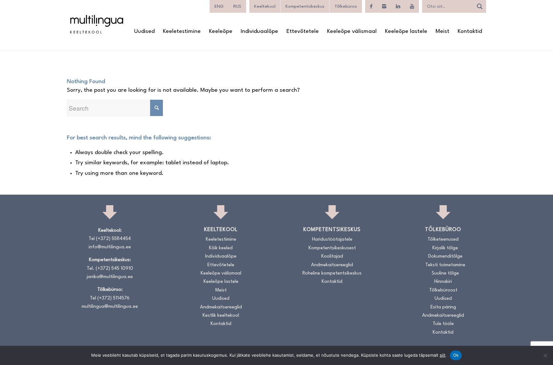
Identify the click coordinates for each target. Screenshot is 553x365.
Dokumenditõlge (445, 256)
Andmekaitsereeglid (221, 307)
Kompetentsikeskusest (332, 248)
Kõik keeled (221, 248)
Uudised (220, 298)
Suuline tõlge (445, 273)
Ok (456, 355)
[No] (545, 355)
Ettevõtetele (220, 265)
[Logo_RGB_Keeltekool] (96, 24)
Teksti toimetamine (445, 265)
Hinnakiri (443, 281)
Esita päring (443, 307)
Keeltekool (265, 6)
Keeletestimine (221, 239)
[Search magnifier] (479, 6)
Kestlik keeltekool (221, 315)
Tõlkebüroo (345, 6)
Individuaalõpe (220, 256)
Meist (221, 290)
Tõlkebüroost (443, 290)
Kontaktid (221, 324)
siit (442, 355)
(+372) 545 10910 (114, 268)
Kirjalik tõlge (445, 248)
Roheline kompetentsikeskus (332, 273)
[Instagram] (384, 6)
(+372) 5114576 (113, 298)
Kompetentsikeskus (305, 6)
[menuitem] (144, 31)
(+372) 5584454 (113, 239)
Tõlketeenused (443, 239)
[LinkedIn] (398, 6)
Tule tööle (443, 324)
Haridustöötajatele (332, 239)
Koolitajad (332, 256)
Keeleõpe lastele (221, 281)
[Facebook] (371, 6)
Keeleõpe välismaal (221, 273)
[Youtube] (412, 6)
